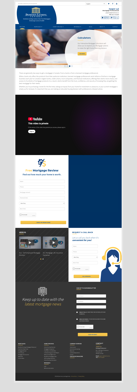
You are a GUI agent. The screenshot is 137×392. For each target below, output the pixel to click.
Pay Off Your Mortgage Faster (50, 356)
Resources (72, 351)
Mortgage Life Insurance (23, 354)
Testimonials (73, 347)
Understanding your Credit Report (51, 352)
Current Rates (21, 358)
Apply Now (20, 356)
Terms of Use (74, 376)
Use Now (68, 54)
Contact (115, 27)
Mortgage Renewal (22, 351)
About (102, 27)
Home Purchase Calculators (50, 360)
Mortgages (37, 27)
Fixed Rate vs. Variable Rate (50, 351)
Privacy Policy (81, 376)
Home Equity (21, 352)
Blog (90, 27)
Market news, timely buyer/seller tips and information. (92, 313)
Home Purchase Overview (49, 347)
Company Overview (76, 343)
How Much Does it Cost (23, 349)
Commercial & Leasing (75, 349)
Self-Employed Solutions (49, 358)
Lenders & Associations (75, 352)
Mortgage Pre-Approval (49, 349)
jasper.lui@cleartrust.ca (112, 13)
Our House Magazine (76, 356)
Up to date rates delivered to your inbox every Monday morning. (92, 320)
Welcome (22, 27)
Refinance (77, 27)
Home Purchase (58, 27)
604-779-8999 (115, 14)
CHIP (45, 366)
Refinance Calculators (49, 368)
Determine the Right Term (50, 354)
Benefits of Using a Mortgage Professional (27, 347)
